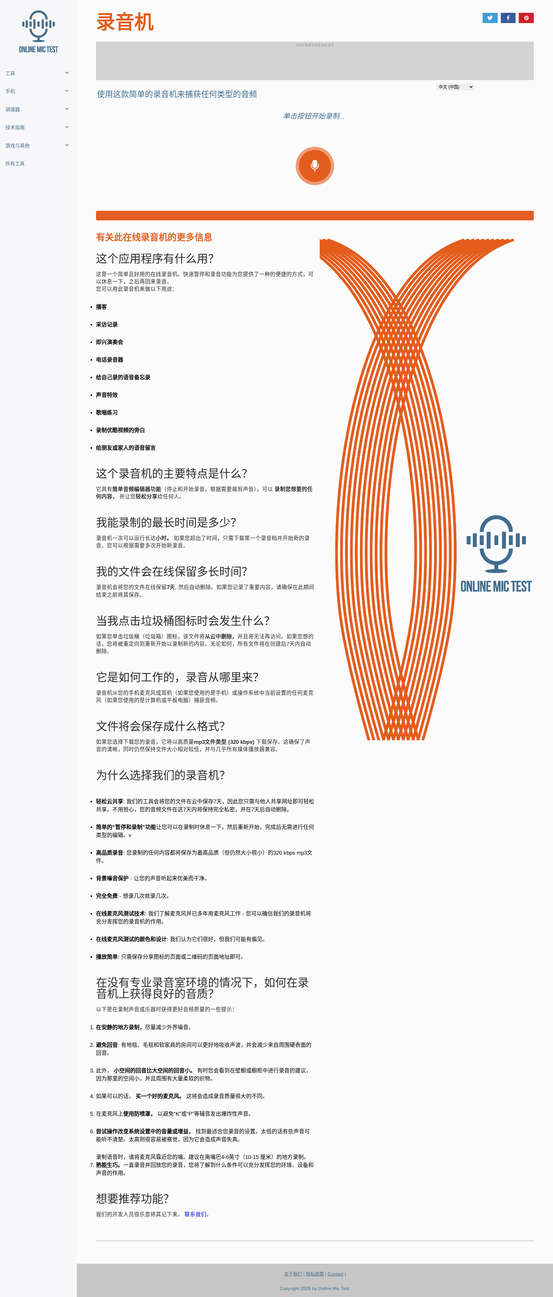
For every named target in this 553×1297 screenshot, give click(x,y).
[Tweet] (490, 18)
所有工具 (15, 163)
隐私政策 (315, 1273)
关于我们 (293, 1273)
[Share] (508, 18)
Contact (335, 1273)
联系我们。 (198, 1214)
